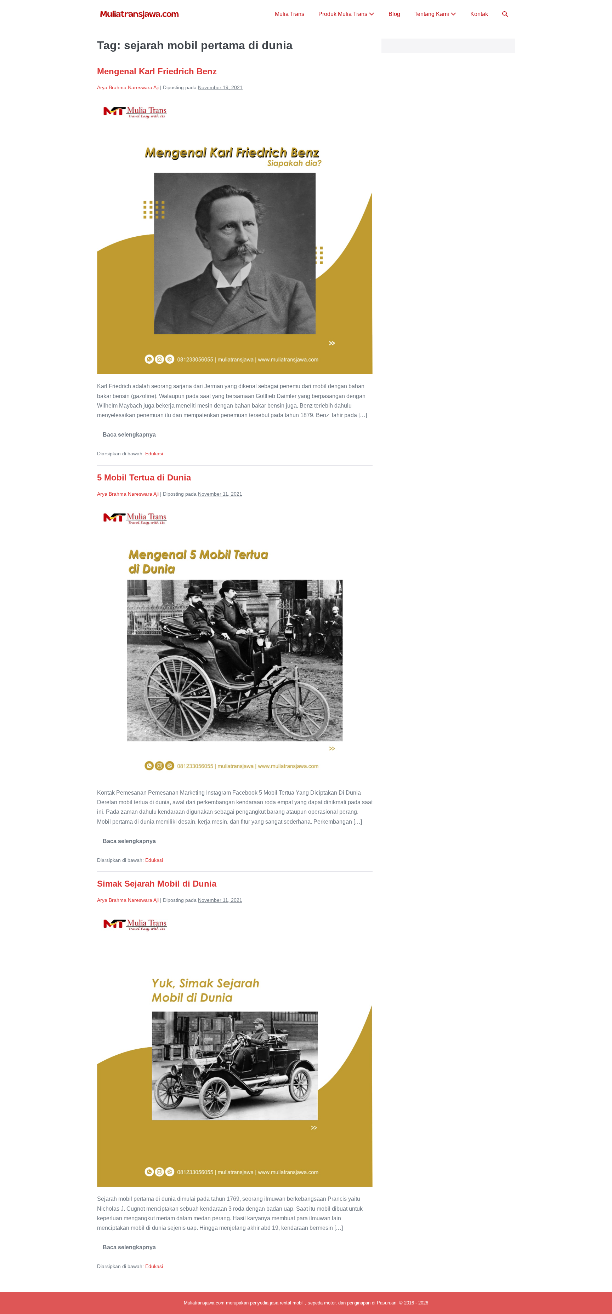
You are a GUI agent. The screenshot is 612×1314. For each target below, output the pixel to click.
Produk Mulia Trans (343, 14)
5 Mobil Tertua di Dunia (144, 477)
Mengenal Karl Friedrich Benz (157, 71)
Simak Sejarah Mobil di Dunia (156, 883)
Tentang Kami (432, 14)
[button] (505, 14)
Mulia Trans (289, 14)
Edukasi (154, 453)
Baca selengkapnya (129, 437)
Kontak (479, 14)
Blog (394, 14)
